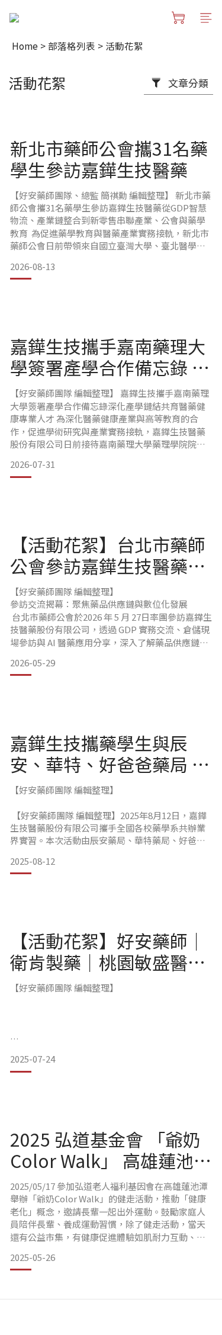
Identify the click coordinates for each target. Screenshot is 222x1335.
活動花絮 (124, 45)
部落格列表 (71, 45)
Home (25, 45)
